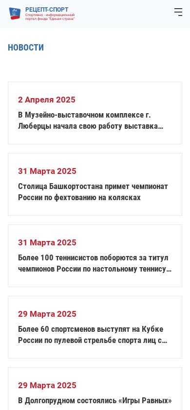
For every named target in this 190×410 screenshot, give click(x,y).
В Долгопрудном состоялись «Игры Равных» (95, 400)
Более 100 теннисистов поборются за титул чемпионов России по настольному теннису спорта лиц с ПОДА (93, 263)
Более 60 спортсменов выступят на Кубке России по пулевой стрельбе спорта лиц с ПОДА (90, 335)
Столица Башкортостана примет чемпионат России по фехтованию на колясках (93, 191)
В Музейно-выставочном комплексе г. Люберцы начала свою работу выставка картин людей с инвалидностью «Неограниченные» (88, 121)
